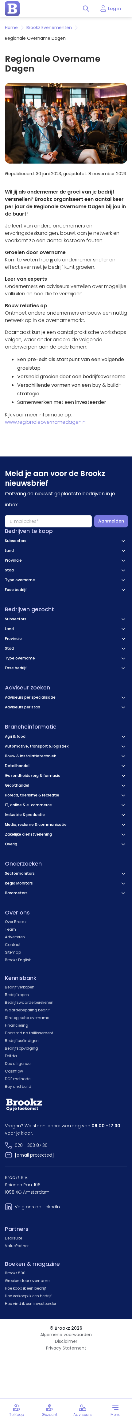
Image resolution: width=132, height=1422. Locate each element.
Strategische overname (27, 1017)
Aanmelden (111, 521)
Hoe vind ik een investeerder (30, 1303)
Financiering (16, 1025)
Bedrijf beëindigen (22, 1040)
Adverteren (15, 937)
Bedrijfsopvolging (21, 1048)
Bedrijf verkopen (19, 987)
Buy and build (18, 1086)
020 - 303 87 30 (31, 1145)
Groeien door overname (27, 1280)
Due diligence (17, 1063)
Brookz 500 (15, 1273)
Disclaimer (66, 1341)
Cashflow (14, 1071)
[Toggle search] (86, 8)
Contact (13, 944)
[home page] (12, 8)
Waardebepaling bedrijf (27, 1010)
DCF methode (17, 1078)
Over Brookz (15, 921)
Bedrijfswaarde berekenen (29, 1002)
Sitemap (13, 952)
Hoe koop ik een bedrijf (25, 1288)
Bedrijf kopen (17, 994)
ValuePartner (17, 1245)
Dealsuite (13, 1238)
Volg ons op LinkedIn (37, 1207)
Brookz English (18, 959)
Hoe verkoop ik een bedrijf (28, 1295)
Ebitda (11, 1055)
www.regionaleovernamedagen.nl (46, 422)
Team (10, 929)
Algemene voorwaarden (66, 1334)
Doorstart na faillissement (29, 1033)
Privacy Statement (66, 1348)
